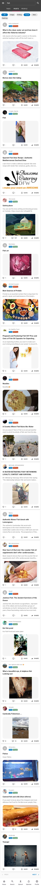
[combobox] (23, 3)
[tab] (8, 8)
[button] (4, 14)
